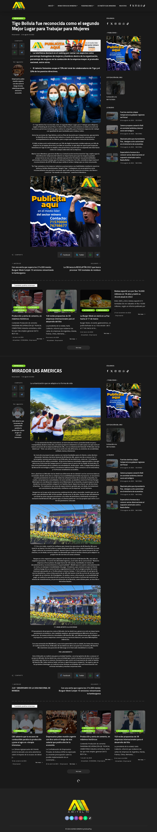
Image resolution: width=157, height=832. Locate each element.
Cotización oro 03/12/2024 (111, 98)
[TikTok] (144, 5)
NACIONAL (139, 134)
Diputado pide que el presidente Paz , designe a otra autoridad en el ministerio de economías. (132, 141)
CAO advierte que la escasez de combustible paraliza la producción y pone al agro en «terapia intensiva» (18, 429)
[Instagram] (136, 5)
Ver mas (39, 339)
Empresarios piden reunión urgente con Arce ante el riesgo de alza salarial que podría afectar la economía (18, 86)
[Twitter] (133, 5)
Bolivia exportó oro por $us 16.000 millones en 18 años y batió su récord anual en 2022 (129, 294)
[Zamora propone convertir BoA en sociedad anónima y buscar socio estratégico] (112, 129)
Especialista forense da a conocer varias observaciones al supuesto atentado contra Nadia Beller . (132, 156)
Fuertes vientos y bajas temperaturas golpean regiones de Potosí (132, 115)
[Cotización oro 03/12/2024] (115, 88)
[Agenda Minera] (19, 6)
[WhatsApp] (141, 5)
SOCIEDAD (139, 120)
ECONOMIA (33, 307)
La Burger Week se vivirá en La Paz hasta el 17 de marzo (94, 317)
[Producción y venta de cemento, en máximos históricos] (27, 301)
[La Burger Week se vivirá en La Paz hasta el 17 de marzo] (95, 301)
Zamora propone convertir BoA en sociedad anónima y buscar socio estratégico (131, 128)
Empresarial (18, 18)
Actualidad (20, 307)
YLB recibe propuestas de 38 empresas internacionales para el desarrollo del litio (60, 318)
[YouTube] (139, 5)
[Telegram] (21, 52)
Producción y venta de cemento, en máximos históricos (27, 317)
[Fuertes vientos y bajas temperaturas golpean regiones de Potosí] (112, 116)
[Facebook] (130, 5)
